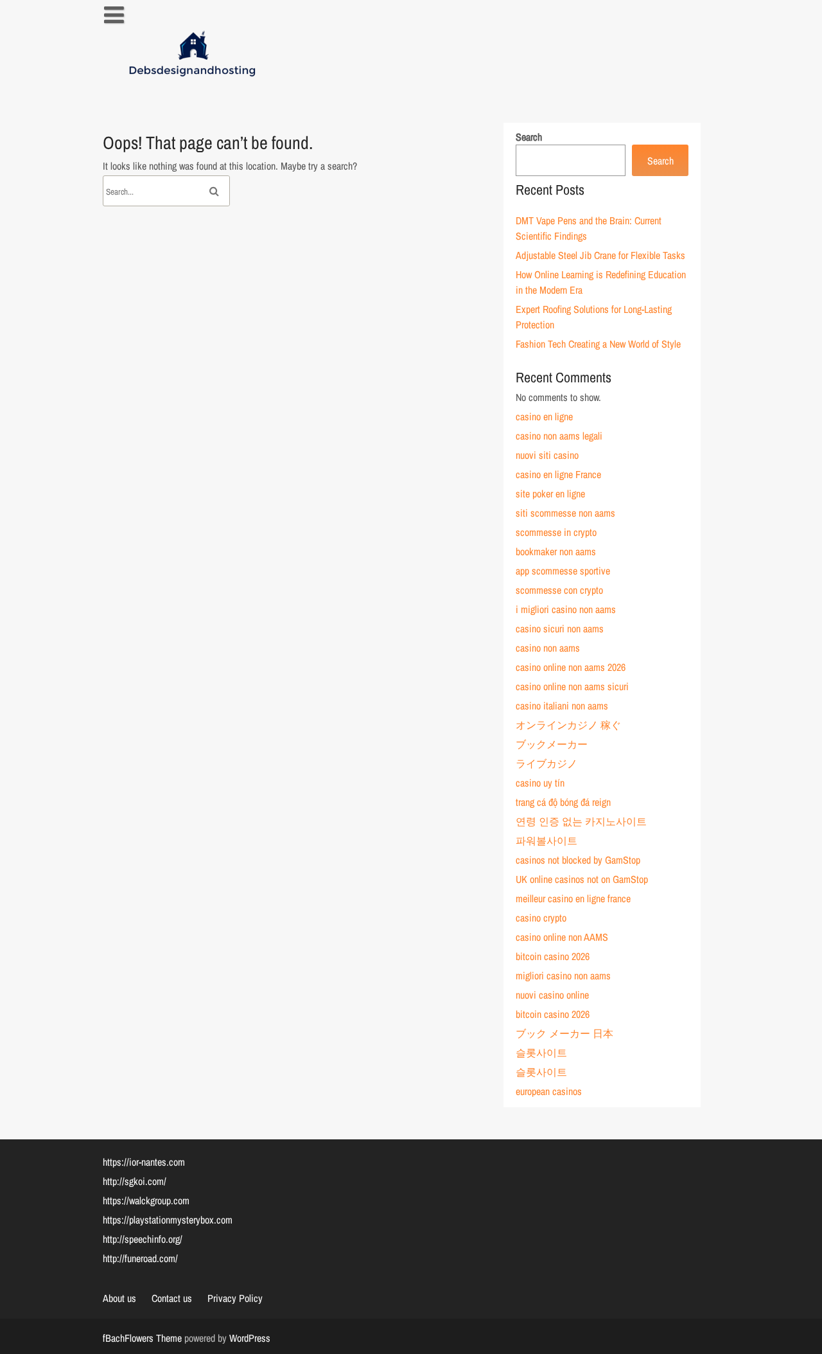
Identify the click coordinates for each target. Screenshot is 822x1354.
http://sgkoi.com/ (134, 1181)
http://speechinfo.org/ (142, 1239)
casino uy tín (540, 783)
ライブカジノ (546, 763)
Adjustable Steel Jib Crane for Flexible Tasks (600, 255)
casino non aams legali (559, 436)
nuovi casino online (552, 995)
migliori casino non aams (563, 975)
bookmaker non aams (556, 551)
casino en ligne (544, 416)
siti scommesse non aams (565, 513)
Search (529, 137)
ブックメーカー (552, 744)
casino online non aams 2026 (570, 667)
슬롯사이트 (541, 1053)
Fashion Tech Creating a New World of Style (598, 344)
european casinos (549, 1091)
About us (119, 1298)
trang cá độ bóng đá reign (563, 802)
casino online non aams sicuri (572, 686)
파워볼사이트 (546, 840)
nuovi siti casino (547, 455)
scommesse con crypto (559, 590)
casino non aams (548, 648)
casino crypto (541, 918)
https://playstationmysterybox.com (167, 1220)
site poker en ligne (550, 493)
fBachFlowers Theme (142, 1338)
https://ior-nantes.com (144, 1162)
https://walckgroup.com (146, 1200)
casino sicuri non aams (560, 628)
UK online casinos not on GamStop (582, 879)
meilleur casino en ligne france (573, 898)
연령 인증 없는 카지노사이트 (581, 821)
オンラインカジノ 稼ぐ (568, 725)
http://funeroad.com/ (140, 1258)
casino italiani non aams (562, 706)
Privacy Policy (235, 1298)
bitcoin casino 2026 (553, 956)
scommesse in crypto (556, 532)
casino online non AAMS (562, 937)
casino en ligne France (558, 474)
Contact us (172, 1298)
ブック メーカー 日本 (564, 1033)
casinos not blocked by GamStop (578, 860)
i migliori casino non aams (566, 609)
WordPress (249, 1338)
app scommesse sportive (563, 571)
